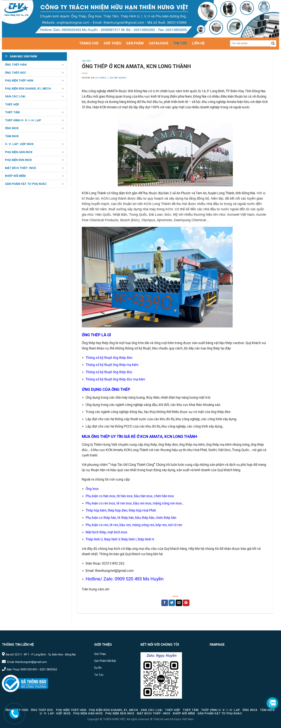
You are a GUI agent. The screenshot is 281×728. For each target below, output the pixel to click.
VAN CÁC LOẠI (15, 96)
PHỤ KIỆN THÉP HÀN (19, 80)
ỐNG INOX (12, 128)
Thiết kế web (161, 719)
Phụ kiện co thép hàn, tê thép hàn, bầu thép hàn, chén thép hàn (131, 518)
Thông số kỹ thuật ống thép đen (109, 358)
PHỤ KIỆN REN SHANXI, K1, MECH (28, 88)
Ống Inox (92, 489)
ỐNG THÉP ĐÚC (15, 72)
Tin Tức (180, 43)
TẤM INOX (12, 136)
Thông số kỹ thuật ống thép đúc (109, 372)
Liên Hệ (198, 43)
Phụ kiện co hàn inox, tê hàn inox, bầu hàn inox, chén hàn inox (130, 496)
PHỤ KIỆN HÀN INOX (18, 152)
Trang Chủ (89, 43)
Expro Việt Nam (184, 719)
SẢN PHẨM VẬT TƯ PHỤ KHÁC (26, 184)
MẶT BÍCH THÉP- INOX (20, 168)
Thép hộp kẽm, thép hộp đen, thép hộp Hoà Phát (121, 510)
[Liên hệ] (14, 713)
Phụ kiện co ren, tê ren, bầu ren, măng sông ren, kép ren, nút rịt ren (134, 525)
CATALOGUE (158, 43)
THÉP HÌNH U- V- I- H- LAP (23, 120)
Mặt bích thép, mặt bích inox (106, 532)
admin (122, 78)
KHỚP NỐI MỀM (15, 176)
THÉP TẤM (12, 112)
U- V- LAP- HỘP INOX (19, 144)
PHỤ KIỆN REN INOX (18, 160)
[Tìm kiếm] (273, 43)
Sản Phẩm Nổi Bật (105, 660)
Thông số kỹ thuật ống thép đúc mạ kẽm (115, 379)
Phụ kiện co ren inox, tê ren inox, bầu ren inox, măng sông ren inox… (135, 503)
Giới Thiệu (112, 43)
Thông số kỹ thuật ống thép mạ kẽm (112, 365)
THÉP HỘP (12, 104)
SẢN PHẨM (135, 43)
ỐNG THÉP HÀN (16, 64)
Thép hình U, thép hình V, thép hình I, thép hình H (120, 539)
